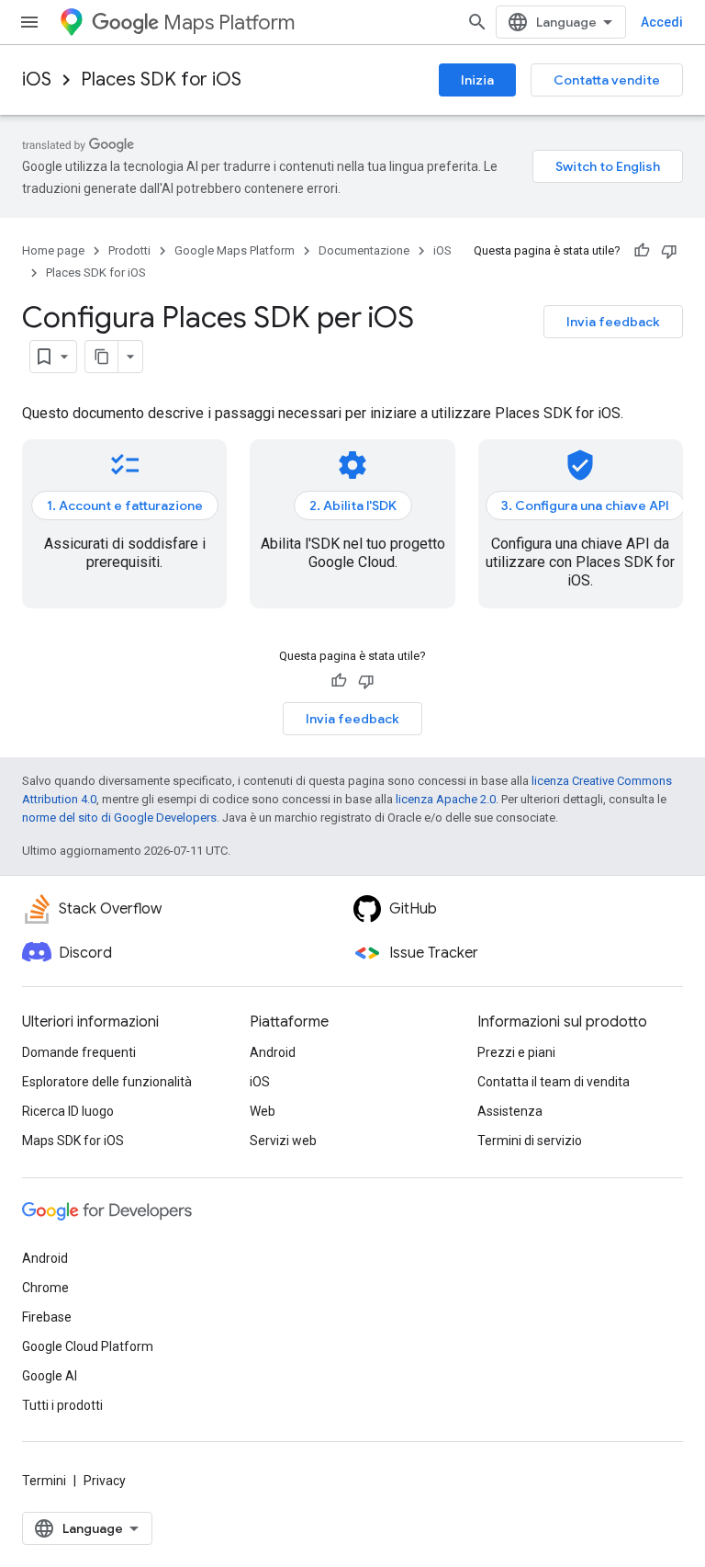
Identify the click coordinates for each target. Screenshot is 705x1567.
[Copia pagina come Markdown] (101, 356)
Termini (44, 1480)
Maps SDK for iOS (73, 1140)
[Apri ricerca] (477, 22)
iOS (36, 79)
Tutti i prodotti (62, 1405)
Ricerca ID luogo (68, 1111)
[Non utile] (669, 251)
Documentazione (364, 250)
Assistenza (510, 1111)
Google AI (49, 1375)
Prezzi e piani (516, 1052)
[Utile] (641, 251)
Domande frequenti (79, 1052)
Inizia (477, 80)
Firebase (47, 1317)
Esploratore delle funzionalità (107, 1081)
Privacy (105, 1480)
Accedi (662, 22)
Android (273, 1052)
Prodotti (129, 250)
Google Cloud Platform (87, 1346)
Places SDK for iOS (161, 79)
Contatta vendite (607, 80)
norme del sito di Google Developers (119, 817)
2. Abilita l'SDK (353, 505)
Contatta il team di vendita (553, 1081)
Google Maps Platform (234, 250)
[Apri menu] (29, 22)
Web (262, 1111)
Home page (53, 250)
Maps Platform (229, 22)
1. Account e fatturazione (125, 505)
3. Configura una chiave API (585, 505)
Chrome (45, 1287)
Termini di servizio (529, 1140)
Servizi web (283, 1140)
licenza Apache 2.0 (446, 799)
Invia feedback (613, 321)
